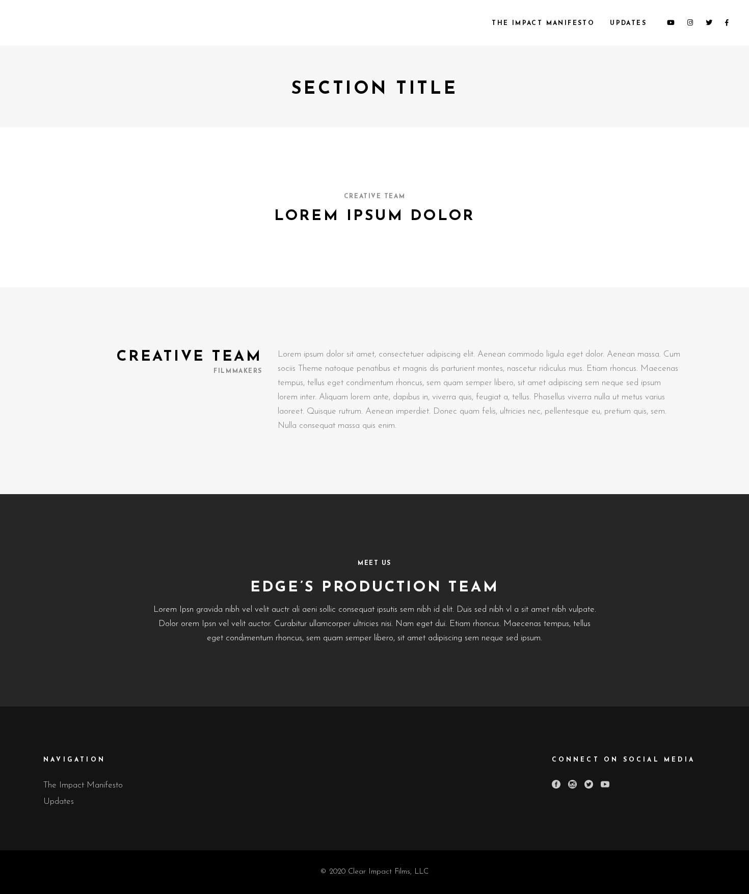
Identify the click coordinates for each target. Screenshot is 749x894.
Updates (58, 801)
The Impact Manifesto (83, 785)
